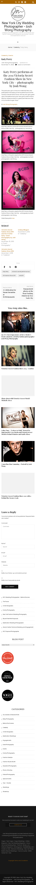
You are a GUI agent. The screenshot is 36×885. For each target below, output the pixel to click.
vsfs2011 (21, 275)
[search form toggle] (33, 2)
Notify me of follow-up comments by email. (14, 573)
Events (11, 55)
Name (3, 543)
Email (3, 553)
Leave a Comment (24, 65)
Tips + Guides (7, 783)
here (13, 218)
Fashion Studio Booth (9, 761)
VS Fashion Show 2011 (9, 275)
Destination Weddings (9, 736)
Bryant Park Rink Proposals (10, 618)
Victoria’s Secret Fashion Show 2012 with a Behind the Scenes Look (16, 497)
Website (3, 562)
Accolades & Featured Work (11, 715)
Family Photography (9, 610)
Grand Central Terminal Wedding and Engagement (18, 627)
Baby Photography (8, 719)
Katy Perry (5, 271)
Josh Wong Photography (9, 63)
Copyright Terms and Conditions (18, 860)
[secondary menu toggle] (1, 2)
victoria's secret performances (21, 271)
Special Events (7, 779)
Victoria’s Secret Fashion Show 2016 (7, 250)
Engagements (7, 740)
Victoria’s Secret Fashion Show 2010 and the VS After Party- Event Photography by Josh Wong (8, 234)
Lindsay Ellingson (23, 230)
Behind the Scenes (8, 723)
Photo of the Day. (8, 770)
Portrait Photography (9, 774)
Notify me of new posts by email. (10, 580)
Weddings (6, 787)
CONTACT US (18, 825)
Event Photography (8, 744)
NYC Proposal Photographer (11, 631)
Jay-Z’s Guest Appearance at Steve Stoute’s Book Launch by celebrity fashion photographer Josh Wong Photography (17, 337)
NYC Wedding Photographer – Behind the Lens (16, 597)
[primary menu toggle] (18, 42)
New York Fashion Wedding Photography (15, 614)
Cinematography (8, 606)
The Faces (6, 601)
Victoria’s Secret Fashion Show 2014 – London (17, 369)
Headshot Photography (10, 766)
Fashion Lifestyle (7, 757)
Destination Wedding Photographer (13, 623)
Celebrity (4, 55)
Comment (4, 523)
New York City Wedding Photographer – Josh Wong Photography (18, 26)
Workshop (6, 791)
